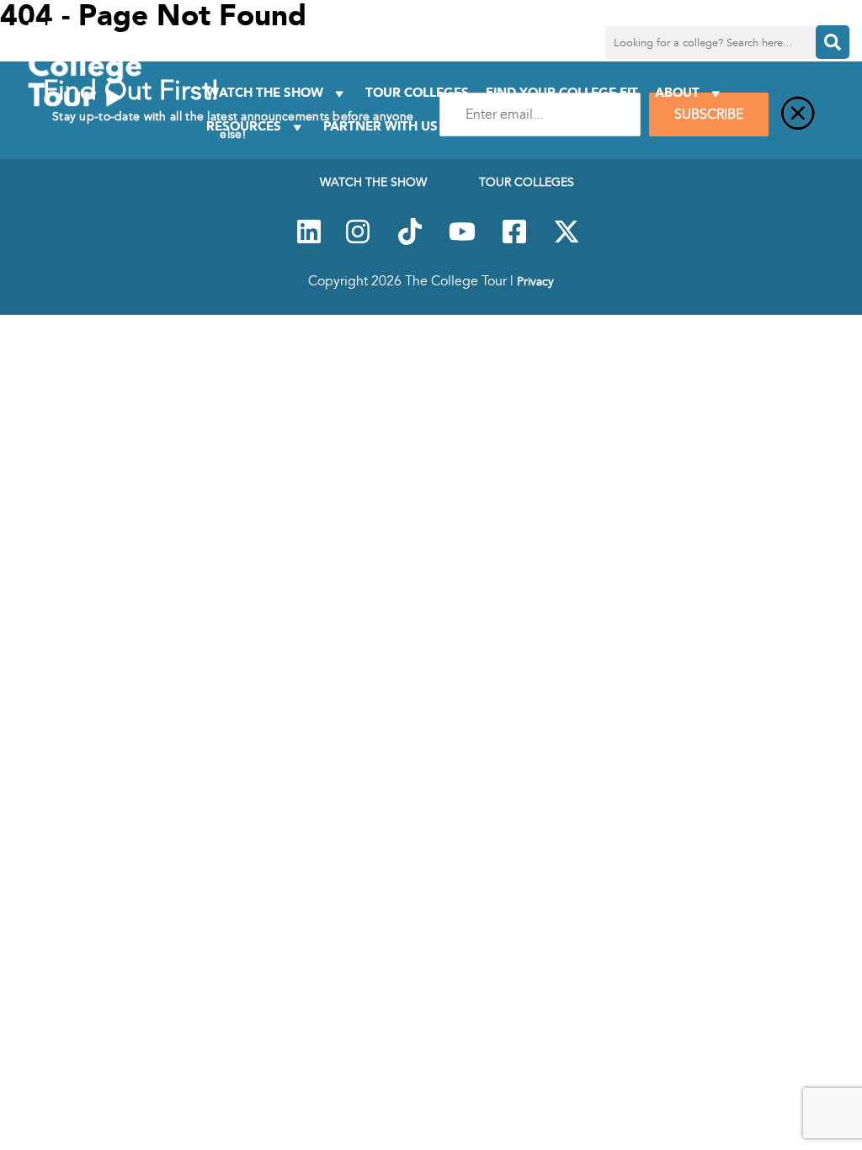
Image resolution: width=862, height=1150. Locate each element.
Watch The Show (264, 92)
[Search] (832, 42)
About (677, 92)
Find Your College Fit (562, 92)
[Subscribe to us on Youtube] (462, 241)
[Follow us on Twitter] (566, 241)
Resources (243, 125)
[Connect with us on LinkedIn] (309, 241)
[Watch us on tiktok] (410, 241)
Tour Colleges (417, 92)
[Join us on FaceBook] (514, 241)
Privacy (535, 281)
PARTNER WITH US (380, 125)
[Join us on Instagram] (357, 241)
